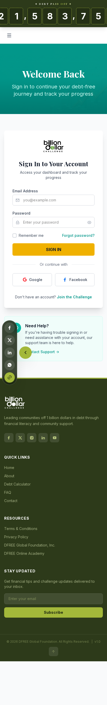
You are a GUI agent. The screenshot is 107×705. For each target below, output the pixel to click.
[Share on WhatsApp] (9, 365)
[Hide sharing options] (25, 352)
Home (9, 467)
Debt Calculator (17, 484)
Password (21, 213)
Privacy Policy (16, 537)
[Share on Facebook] (9, 328)
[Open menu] (9, 35)
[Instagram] (31, 437)
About (9, 476)
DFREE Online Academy (24, 553)
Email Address (25, 191)
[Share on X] (9, 340)
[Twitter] (20, 437)
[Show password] (91, 222)
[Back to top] (53, 651)
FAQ (7, 492)
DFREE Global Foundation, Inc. (29, 545)
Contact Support (40, 352)
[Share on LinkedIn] (9, 352)
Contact (10, 500)
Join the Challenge (74, 297)
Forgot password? (78, 235)
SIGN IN (53, 249)
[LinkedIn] (43, 437)
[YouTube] (54, 437)
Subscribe (53, 612)
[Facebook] (9, 437)
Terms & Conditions (20, 528)
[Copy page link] (9, 377)
